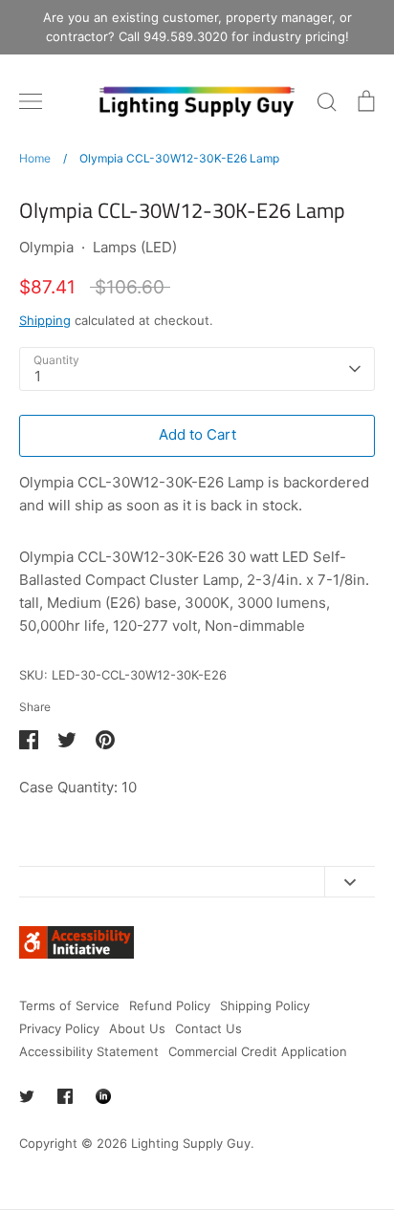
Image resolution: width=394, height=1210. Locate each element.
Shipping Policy (265, 1005)
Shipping (45, 320)
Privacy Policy (59, 1028)
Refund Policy (169, 1005)
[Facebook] (65, 1096)
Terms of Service (69, 1005)
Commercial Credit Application (257, 1051)
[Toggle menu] (31, 101)
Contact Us (208, 1028)
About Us (137, 1028)
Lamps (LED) (135, 247)
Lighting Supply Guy (191, 1143)
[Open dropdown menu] (349, 882)
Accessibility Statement (89, 1051)
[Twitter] (27, 1096)
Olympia (46, 247)
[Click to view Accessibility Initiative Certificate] (76, 953)
